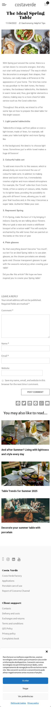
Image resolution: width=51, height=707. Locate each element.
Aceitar (25, 680)
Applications (8, 580)
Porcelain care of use (12, 585)
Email (5, 356)
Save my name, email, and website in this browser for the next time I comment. (23, 382)
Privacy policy (33, 703)
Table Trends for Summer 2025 (19, 490)
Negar (25, 688)
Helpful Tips (39, 23)
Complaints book (10, 638)
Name (5, 343)
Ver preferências (25, 696)
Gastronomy (27, 23)
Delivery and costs (11, 613)
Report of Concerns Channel (16, 591)
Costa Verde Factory (12, 575)
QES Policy (7, 628)
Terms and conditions (12, 623)
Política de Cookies (18, 703)
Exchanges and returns (13, 618)
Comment (7, 310)
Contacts (6, 608)
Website (5, 368)
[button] (46, 651)
